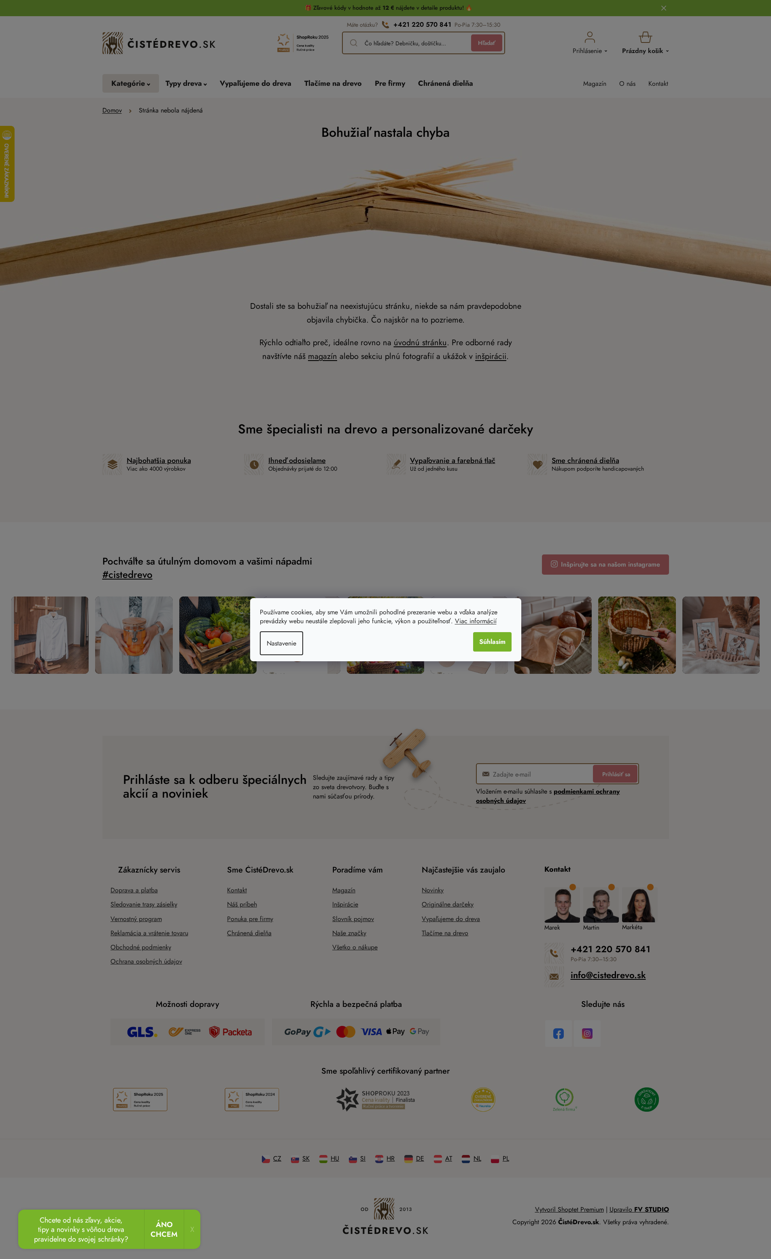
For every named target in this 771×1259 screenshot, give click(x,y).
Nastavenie (281, 643)
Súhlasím (492, 641)
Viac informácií (476, 621)
